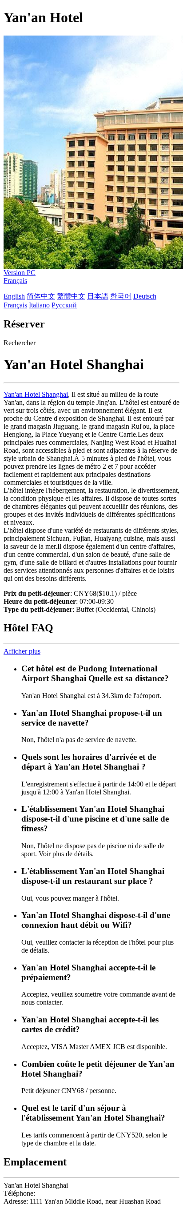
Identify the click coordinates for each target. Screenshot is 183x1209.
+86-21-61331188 (62, 1193)
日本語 (97, 296)
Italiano (39, 305)
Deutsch (144, 296)
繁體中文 (71, 296)
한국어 (120, 296)
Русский (64, 305)
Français (15, 280)
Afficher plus (22, 651)
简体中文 (41, 296)
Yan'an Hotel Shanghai (36, 394)
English (14, 296)
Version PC (20, 272)
